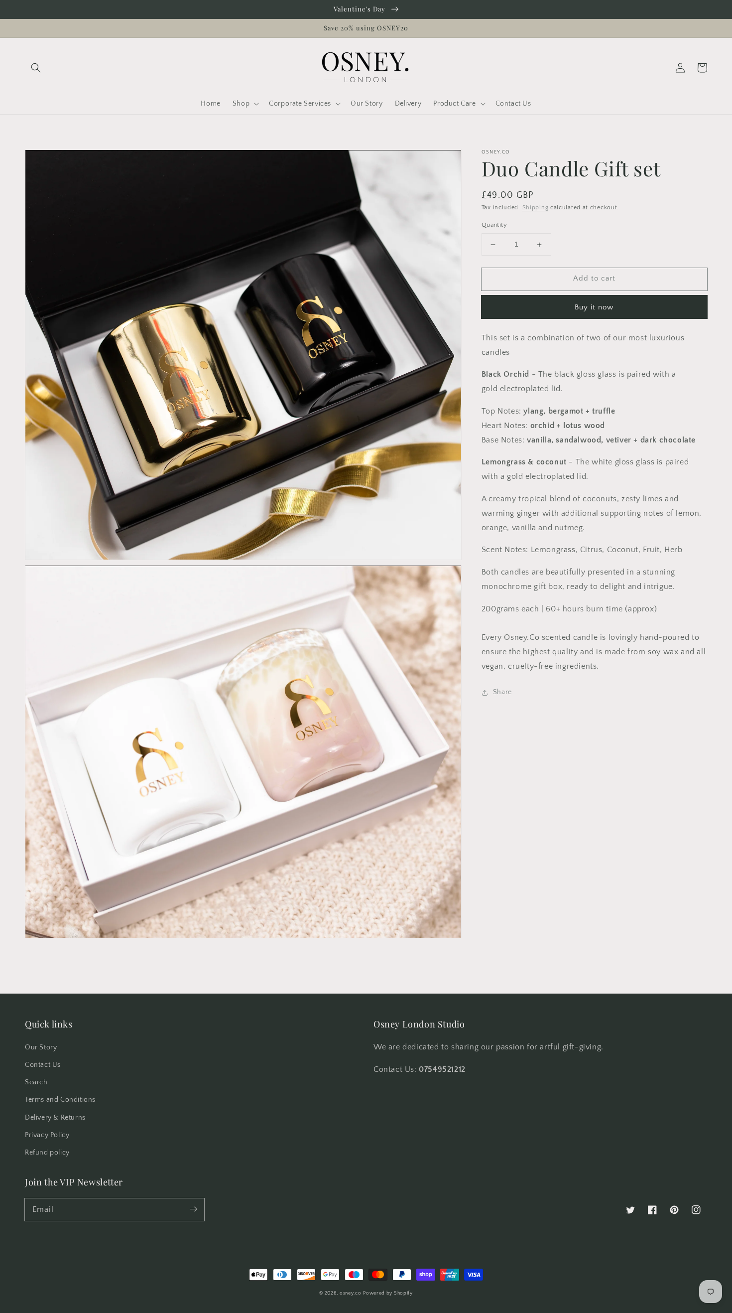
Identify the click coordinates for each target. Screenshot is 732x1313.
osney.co (351, 1293)
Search (36, 1082)
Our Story (41, 1047)
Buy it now (594, 307)
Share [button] (502, 692)
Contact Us (43, 1065)
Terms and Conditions (60, 1100)
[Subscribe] (193, 1209)
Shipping (535, 207)
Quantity (494, 225)
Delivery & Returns (55, 1118)
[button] (36, 68)
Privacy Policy (47, 1135)
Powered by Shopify (388, 1293)
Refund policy (47, 1153)
